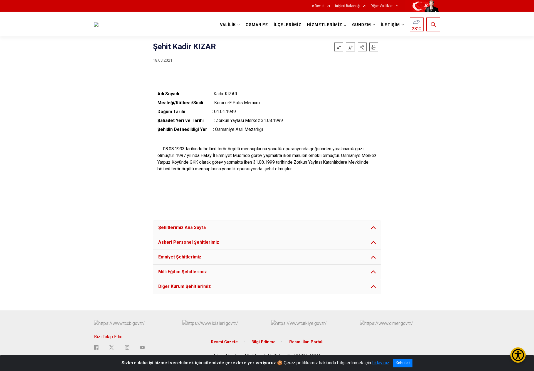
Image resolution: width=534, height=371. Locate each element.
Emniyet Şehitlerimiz (179, 257)
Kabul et (403, 363)
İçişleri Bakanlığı (347, 6)
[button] (362, 47)
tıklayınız (380, 362)
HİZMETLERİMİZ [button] (324, 25)
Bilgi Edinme (263, 342)
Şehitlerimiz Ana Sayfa (182, 227)
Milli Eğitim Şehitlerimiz (182, 271)
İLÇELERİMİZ (287, 25)
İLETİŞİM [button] (390, 25)
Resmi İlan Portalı (306, 342)
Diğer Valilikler (382, 6)
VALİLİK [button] (228, 25)
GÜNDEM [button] (361, 25)
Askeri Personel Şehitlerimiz (188, 242)
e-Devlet (318, 6)
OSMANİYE (257, 25)
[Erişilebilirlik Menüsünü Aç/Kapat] (518, 355)
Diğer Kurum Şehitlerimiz (184, 286)
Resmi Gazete (224, 342)
